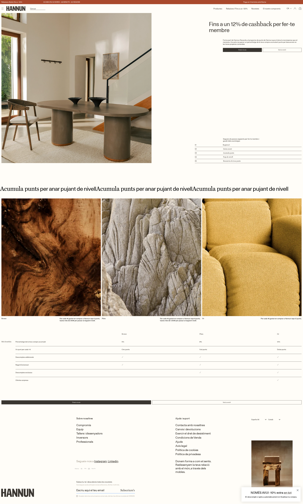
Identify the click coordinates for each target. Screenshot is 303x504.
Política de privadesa (188, 454)
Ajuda (179, 441)
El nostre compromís (272, 9)
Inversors (82, 437)
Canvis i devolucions (188, 429)
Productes (217, 9)
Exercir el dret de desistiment (193, 433)
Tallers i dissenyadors (89, 433)
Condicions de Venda (188, 437)
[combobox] (259, 419)
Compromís (83, 425)
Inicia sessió (282, 50)
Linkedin (113, 461)
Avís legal (181, 446)
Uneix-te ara (242, 50)
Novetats (255, 9)
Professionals (84, 441)
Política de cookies (186, 450)
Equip (79, 429)
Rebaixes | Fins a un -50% (236, 9)
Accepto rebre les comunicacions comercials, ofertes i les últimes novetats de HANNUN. (107, 496)
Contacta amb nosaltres (190, 425)
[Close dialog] (298, 490)
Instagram (100, 461)
